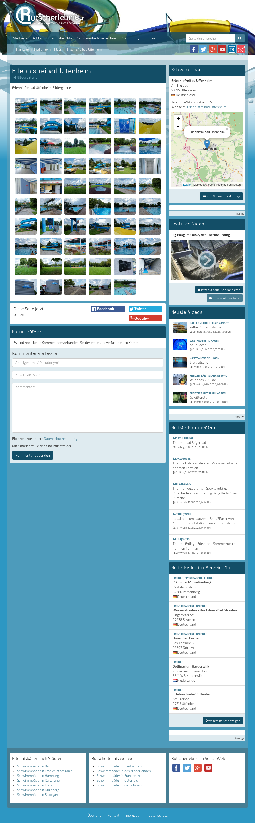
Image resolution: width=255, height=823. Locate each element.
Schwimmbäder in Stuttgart (37, 795)
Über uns (94, 815)
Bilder (57, 49)
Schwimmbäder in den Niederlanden (124, 771)
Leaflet (187, 184)
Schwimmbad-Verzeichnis (97, 38)
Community (130, 38)
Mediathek (41, 49)
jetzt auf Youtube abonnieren (220, 289)
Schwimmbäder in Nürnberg (38, 790)
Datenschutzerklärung (60, 439)
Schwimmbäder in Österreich (118, 780)
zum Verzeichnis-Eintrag (223, 196)
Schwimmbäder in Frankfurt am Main (45, 771)
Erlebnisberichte (60, 38)
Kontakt (151, 38)
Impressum (133, 815)
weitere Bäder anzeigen (224, 720)
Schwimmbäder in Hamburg (38, 776)
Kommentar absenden (32, 455)
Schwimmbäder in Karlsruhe (38, 780)
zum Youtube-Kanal (226, 298)
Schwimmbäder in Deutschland (120, 766)
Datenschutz (158, 815)
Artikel (38, 38)
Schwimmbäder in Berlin (35, 766)
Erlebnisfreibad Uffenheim (84, 49)
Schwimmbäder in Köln (34, 785)
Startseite (20, 38)
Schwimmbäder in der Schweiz (119, 785)
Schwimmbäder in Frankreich (118, 776)
